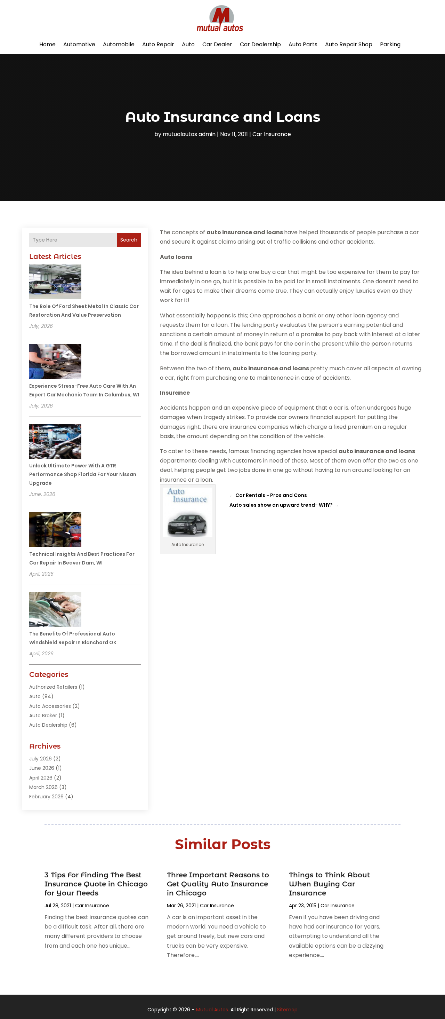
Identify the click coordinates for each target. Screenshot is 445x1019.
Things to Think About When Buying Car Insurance (329, 884)
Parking (390, 44)
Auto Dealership (48, 724)
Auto (188, 44)
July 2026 (40, 758)
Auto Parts (303, 44)
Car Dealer (217, 44)
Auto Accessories (50, 706)
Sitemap (287, 1009)
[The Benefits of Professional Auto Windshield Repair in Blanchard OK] (55, 610)
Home (47, 44)
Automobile (119, 44)
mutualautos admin (189, 134)
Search (128, 239)
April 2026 (40, 777)
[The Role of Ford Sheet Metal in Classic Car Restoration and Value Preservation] (55, 282)
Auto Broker (43, 715)
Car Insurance (271, 134)
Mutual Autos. (212, 1009)
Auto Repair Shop (348, 44)
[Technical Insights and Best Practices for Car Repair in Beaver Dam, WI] (55, 530)
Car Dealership (260, 44)
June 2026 (41, 768)
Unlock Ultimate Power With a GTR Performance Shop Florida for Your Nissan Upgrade (82, 474)
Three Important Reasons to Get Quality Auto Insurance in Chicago (218, 884)
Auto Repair (158, 44)
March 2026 (43, 787)
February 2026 (46, 796)
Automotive (79, 44)
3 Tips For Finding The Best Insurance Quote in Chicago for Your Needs (96, 884)
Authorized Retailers (53, 687)
